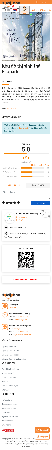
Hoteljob (12, 307)
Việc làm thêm (13, 18)
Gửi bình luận (40, 203)
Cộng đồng (8, 6)
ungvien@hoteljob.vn (22, 334)
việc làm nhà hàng (10, 444)
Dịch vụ (7, 15)
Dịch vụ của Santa (9, 346)
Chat (20, 220)
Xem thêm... (11, 108)
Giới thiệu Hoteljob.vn (11, 369)
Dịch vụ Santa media (10, 350)
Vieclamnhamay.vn (9, 408)
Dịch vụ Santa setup (10, 354)
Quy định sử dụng (9, 377)
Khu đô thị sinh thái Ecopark (28, 213)
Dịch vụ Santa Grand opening (14, 359)
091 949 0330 (22, 316)
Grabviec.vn (6, 424)
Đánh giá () (38, 185)
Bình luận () (14, 185)
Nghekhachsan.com (10, 416)
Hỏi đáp (7, 9)
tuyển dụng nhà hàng (26, 444)
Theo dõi (22, 217)
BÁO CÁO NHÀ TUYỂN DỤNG (26, 279)
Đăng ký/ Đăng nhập (42, 10)
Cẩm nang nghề (10, 12)
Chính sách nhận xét (41, 165)
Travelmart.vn (7, 420)
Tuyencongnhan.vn (9, 404)
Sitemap (5, 389)
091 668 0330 (22, 331)
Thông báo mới (8, 373)
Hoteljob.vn (7, 400)
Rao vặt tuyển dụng (10, 385)
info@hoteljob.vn (20, 319)
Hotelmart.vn (7, 412)
